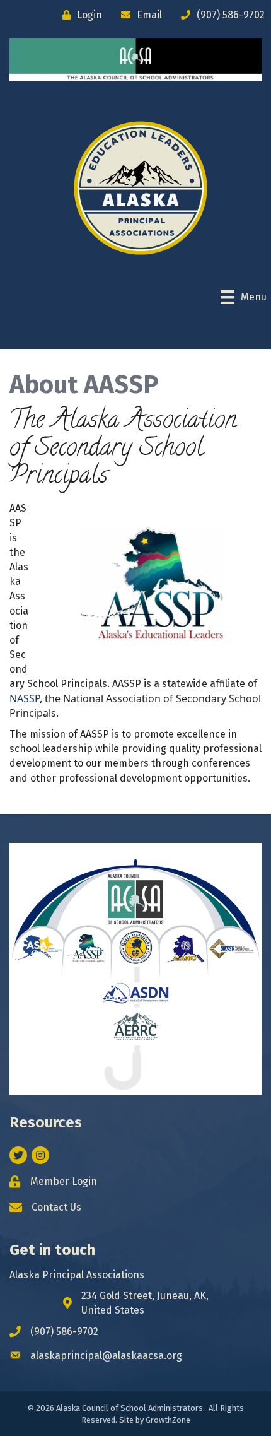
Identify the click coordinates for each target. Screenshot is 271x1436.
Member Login (63, 1181)
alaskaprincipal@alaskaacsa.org (106, 1356)
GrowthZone (168, 1420)
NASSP (24, 698)
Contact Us (56, 1207)
